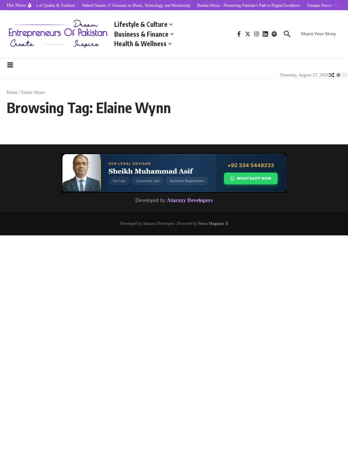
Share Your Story (318, 33)
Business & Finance (141, 34)
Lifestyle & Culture (141, 24)
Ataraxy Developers (190, 200)
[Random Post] (331, 75)
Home (12, 92)
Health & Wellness (140, 43)
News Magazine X (213, 223)
